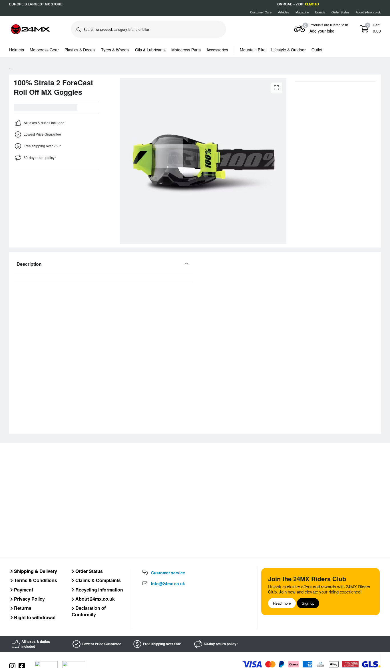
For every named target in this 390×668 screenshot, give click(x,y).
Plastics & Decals (80, 50)
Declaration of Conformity (89, 611)
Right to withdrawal (34, 617)
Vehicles (283, 12)
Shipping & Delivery (35, 571)
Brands (320, 12)
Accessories (217, 50)
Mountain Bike (253, 50)
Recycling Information (98, 589)
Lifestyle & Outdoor (288, 50)
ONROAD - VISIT (298, 4)
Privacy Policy (29, 598)
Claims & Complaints (97, 580)
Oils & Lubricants (150, 50)
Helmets (16, 50)
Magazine (302, 12)
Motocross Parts (186, 50)
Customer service (168, 573)
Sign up (308, 603)
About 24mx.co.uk (368, 12)
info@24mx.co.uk (168, 583)
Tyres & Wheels (115, 50)
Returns (22, 608)
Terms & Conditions (35, 580)
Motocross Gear (44, 50)
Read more (282, 603)
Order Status (88, 571)
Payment (23, 589)
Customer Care (261, 12)
